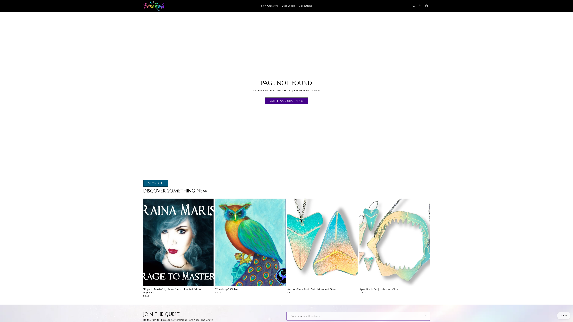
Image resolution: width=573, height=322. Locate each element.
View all (155, 183)
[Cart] (426, 6)
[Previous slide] (294, 242)
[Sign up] (425, 316)
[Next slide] (351, 242)
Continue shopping (286, 100)
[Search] (413, 6)
